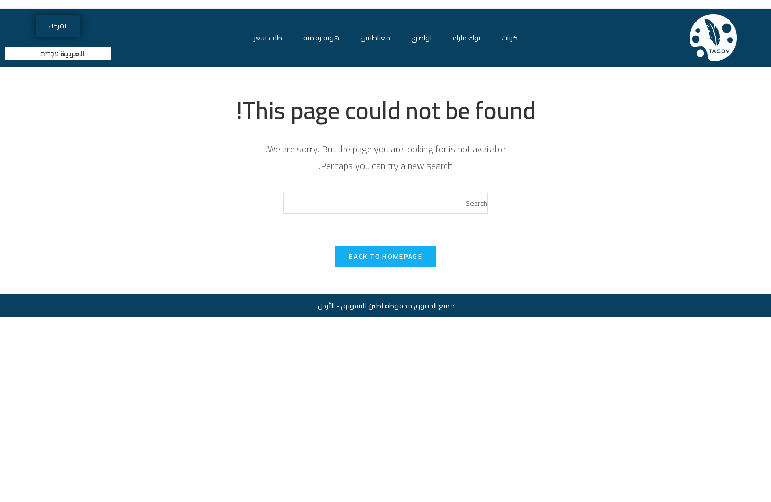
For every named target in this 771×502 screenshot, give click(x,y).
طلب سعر (268, 38)
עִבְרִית (49, 53)
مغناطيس (375, 38)
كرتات (509, 38)
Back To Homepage (385, 256)
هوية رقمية (321, 38)
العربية (72, 53)
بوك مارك (466, 38)
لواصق (421, 38)
